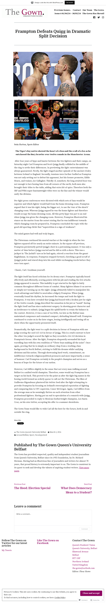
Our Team (87, 10)
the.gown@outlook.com (83, 568)
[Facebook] (94, 17)
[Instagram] (102, 17)
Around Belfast (22, 435)
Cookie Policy (60, 597)
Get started (69, 2)
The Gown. (99, 10)
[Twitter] (98, 17)
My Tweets (7, 550)
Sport (32, 435)
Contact (77, 10)
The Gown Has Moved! (93, 13)
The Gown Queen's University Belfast (31, 432)
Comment (84, 529)
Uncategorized (41, 435)
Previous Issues (62, 10)
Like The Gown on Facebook (48, 542)
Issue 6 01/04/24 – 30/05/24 (68, 13)
